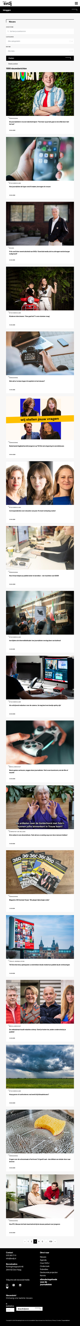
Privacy (54, 1320)
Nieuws (43, 1257)
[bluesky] (7, 1287)
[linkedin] (20, 1285)
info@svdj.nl (11, 1258)
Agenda (43, 1260)
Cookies (59, 1320)
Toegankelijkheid (66, 1320)
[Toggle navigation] (76, 3)
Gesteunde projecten (49, 1272)
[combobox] (39, 41)
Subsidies (44, 1269)
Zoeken (11, 58)
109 (50, 1241)
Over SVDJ (44, 1263)
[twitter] (14, 1285)
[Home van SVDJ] (7, 3)
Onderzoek (44, 1266)
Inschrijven (23, 1309)
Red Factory (49, 1320)
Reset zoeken (13, 64)
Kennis (43, 1275)
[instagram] (7, 1285)
